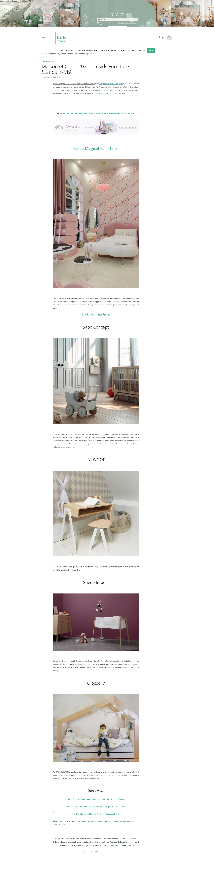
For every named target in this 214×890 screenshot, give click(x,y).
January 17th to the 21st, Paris (111, 84)
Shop (151, 50)
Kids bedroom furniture (87, 50)
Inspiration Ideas (128, 50)
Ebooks (142, 50)
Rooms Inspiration (108, 50)
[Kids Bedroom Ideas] (84, 38)
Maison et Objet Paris (104, 90)
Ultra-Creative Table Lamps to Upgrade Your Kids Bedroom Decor (96, 799)
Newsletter (85, 845)
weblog (57, 77)
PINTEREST (131, 845)
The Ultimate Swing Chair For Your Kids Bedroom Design (96, 814)
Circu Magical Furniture (96, 148)
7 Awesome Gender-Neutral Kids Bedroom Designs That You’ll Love (96, 806)
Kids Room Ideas (67, 50)
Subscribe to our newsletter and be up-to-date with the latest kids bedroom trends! (96, 113)
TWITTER (119, 845)
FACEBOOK (109, 845)
